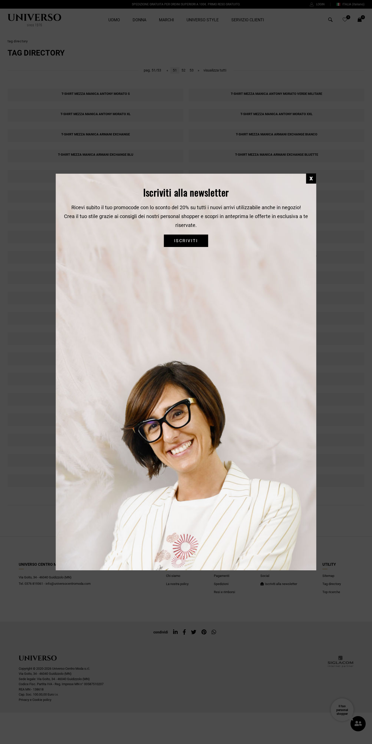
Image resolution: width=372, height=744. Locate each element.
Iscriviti (186, 240)
